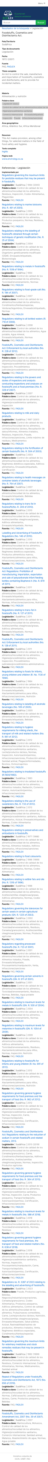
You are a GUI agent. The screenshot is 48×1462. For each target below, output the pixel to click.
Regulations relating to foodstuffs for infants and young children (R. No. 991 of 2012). (22, 1064)
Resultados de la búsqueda (15, 28)
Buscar (40, 22)
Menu (40, 3)
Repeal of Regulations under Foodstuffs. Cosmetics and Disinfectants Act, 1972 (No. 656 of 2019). (24, 1379)
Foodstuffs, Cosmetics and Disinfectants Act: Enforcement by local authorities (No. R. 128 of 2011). (23, 642)
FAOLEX (11, 66)
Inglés (5, 151)
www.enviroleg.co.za (12, 158)
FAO (28, 1459)
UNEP (23, 1459)
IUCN (17, 1459)
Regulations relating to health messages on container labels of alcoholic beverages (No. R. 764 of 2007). (23, 480)
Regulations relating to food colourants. (21, 856)
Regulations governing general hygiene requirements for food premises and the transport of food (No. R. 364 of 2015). (22, 1176)
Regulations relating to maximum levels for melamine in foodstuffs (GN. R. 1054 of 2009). (23, 1028)
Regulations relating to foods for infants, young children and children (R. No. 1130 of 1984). (23, 674)
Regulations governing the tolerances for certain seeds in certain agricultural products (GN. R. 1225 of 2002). (22, 911)
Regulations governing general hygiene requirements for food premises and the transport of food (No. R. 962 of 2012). (22, 1096)
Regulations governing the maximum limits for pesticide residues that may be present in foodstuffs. (23, 178)
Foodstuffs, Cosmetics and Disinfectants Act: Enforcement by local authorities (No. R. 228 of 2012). (23, 348)
